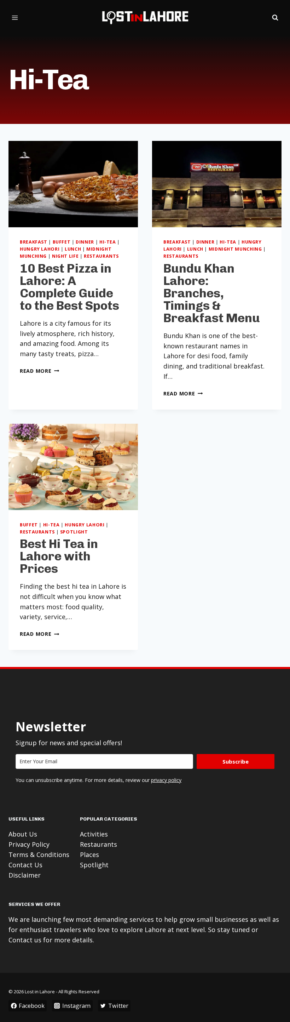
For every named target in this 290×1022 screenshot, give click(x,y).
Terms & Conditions (38, 854)
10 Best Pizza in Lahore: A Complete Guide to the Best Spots (69, 287)
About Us (22, 834)
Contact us (24, 940)
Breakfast (33, 242)
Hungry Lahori (39, 249)
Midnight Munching (235, 249)
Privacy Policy (29, 844)
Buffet (62, 242)
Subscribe (235, 761)
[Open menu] (15, 17)
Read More (39, 370)
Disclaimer (24, 875)
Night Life (65, 256)
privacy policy (166, 780)
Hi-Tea (107, 242)
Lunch (73, 249)
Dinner (85, 242)
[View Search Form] (275, 17)
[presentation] (73, 184)
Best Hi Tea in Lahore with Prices (59, 556)
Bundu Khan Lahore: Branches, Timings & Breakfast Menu (211, 293)
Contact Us (25, 865)
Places (89, 854)
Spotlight (74, 532)
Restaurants (101, 256)
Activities (94, 834)
